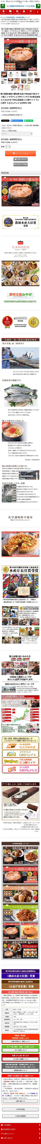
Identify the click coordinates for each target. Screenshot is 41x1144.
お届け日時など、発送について (20, 1041)
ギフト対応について (20, 1050)
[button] (3, 6)
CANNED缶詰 (20, 1109)
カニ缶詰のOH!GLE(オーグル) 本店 (20, 6)
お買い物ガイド (20, 1101)
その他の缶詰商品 (20, 1116)
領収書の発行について (20, 1070)
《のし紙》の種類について (20, 1059)
